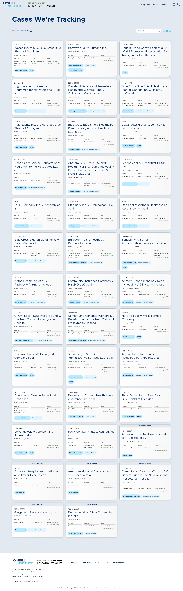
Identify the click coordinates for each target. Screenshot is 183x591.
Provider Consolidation (95, 262)
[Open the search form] (178, 4)
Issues (155, 5)
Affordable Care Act (21, 226)
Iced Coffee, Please (31, 581)
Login (107, 562)
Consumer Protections (130, 184)
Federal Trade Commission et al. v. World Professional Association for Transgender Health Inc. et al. (145, 51)
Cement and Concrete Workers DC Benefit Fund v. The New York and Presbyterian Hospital (91, 319)
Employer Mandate (36, 226)
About (164, 5)
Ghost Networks (144, 184)
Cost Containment (21, 70)
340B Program (127, 455)
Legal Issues (86, 562)
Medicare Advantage (75, 65)
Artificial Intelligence (75, 70)
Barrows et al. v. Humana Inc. (87, 47)
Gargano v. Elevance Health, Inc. (35, 512)
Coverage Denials (90, 65)
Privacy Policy (118, 562)
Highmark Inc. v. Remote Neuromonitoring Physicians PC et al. (37, 90)
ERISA (32, 70)
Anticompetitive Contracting (96, 111)
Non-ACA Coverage (144, 262)
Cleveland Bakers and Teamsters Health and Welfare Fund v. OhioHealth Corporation (89, 90)
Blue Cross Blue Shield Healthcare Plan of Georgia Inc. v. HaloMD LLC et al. (144, 90)
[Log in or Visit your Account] (175, 4)
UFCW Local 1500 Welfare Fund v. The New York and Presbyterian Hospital (37, 319)
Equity (125, 72)
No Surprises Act (20, 111)
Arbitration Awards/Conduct (36, 111)
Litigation (145, 5)
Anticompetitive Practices (77, 111)
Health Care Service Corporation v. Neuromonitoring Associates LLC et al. (37, 166)
